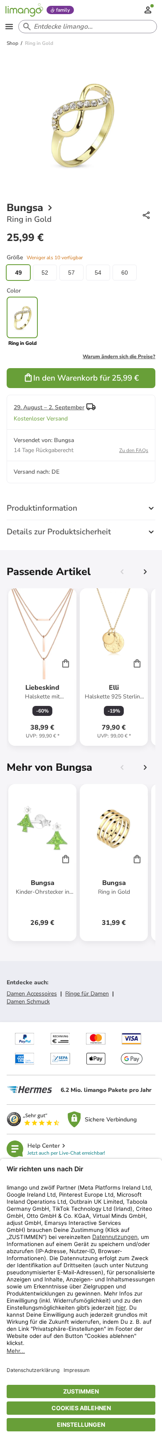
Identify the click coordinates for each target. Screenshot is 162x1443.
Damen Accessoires (32, 994)
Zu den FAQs (133, 450)
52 (45, 272)
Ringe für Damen (87, 994)
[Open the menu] (9, 27)
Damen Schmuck (28, 1001)
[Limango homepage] (24, 10)
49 (18, 272)
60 (124, 272)
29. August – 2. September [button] (49, 407)
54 (98, 272)
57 (71, 272)
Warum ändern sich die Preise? (119, 356)
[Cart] (65, 663)
